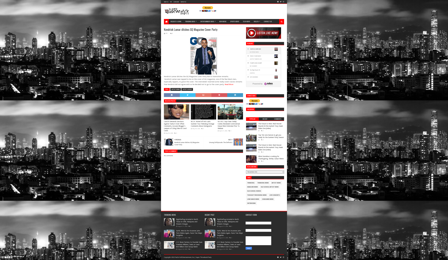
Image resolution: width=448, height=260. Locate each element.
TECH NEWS (246, 21)
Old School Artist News (270, 187)
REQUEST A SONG (176, 21)
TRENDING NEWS (190, 21)
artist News (176, 89)
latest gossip (187, 89)
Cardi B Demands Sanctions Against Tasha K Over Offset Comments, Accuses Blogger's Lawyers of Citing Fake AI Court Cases (175, 126)
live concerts (275, 195)
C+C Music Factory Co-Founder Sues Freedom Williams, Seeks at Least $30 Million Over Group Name (189, 244)
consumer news (267, 199)
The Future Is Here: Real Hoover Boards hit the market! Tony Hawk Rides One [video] (270, 126)
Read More (229, 84)
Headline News (252, 187)
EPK (171, 2)
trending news (263, 183)
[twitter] (281, 1)
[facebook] (278, 1)
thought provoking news (257, 195)
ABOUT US (166, 2)
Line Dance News (253, 199)
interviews (251, 203)
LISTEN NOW (176, 2)
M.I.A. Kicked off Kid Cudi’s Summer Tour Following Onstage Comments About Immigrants (202, 124)
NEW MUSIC (222, 21)
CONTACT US (183, 2)
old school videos (254, 191)
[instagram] (283, 1)
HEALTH (256, 21)
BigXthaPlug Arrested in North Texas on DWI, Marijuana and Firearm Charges (187, 221)
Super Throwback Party (203, 257)
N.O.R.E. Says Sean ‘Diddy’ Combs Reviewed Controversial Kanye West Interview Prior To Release (229, 125)
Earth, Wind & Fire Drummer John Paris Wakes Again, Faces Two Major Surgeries (189, 233)
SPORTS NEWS (234, 21)
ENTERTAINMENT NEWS (207, 21)
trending (250, 183)
